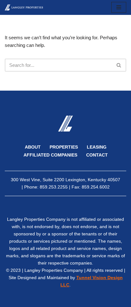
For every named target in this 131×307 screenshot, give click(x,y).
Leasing (97, 147)
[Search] (119, 65)
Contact (97, 155)
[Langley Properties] (24, 7)
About (33, 147)
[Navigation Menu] (118, 7)
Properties (64, 147)
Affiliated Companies (50, 155)
